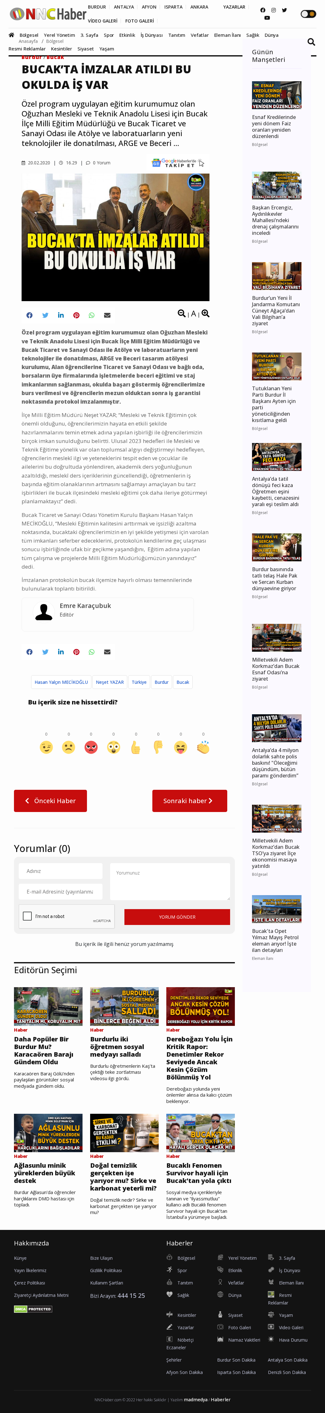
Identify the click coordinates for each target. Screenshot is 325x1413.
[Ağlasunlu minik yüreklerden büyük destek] (48, 1132)
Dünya (272, 35)
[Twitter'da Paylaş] (45, 315)
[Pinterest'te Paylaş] (76, 315)
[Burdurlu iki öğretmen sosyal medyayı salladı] (124, 1005)
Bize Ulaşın (101, 1258)
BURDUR (97, 7)
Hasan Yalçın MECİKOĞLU (61, 682)
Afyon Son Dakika (184, 1372)
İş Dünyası (152, 35)
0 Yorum (101, 163)
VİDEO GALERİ (102, 21)
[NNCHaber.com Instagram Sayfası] (273, 10)
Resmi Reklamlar (27, 48)
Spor (109, 35)
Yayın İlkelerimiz (30, 1270)
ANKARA (199, 7)
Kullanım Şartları (106, 1283)
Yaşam (106, 48)
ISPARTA (173, 7)
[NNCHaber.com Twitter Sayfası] (284, 10)
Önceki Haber (54, 800)
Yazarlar (185, 1327)
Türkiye (139, 682)
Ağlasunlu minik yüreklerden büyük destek (44, 1173)
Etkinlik (127, 35)
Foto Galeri (239, 1327)
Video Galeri (291, 1327)
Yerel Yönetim (59, 35)
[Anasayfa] (13, 35)
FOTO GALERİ (139, 21)
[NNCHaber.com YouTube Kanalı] (267, 18)
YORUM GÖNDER (177, 917)
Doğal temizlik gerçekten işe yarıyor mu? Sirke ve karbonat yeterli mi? (123, 1177)
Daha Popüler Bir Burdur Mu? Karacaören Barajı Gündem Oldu (43, 1050)
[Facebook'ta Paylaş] (29, 315)
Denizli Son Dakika (287, 1372)
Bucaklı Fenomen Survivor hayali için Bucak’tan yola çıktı (198, 1173)
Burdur (32, 57)
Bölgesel (29, 35)
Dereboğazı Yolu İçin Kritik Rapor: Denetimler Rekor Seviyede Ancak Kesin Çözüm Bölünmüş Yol (199, 1058)
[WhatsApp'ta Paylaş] (91, 315)
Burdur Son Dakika (236, 1360)
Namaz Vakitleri (244, 1340)
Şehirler (174, 1360)
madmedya (196, 1399)
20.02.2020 (38, 163)
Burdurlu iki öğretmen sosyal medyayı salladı (117, 1046)
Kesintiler (61, 48)
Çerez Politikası (29, 1283)
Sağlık (252, 35)
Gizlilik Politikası (106, 1270)
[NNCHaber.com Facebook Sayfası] (262, 10)
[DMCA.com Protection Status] (33, 1308)
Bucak (55, 57)
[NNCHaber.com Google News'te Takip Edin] (177, 162)
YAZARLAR (234, 7)
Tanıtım (177, 35)
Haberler (221, 1399)
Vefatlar (200, 35)
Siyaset (85, 48)
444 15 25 (131, 1295)
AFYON (149, 7)
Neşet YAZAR (110, 682)
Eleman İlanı (227, 35)
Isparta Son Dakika (236, 1372)
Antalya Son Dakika (288, 1360)
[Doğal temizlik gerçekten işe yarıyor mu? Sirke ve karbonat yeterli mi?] (124, 1132)
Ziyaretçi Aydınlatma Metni (41, 1295)
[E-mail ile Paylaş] (107, 315)
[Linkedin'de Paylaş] (61, 315)
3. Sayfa (89, 35)
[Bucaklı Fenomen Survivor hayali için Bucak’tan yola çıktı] (200, 1132)
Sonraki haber (186, 800)
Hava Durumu (293, 1340)
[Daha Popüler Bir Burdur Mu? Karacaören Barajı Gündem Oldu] (48, 1005)
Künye (20, 1258)
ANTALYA (124, 7)
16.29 (71, 163)
